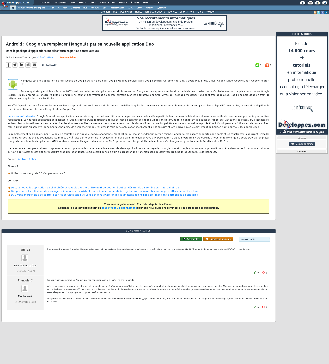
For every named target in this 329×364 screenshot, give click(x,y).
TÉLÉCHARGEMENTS (155, 12)
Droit (146, 2)
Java (85, 8)
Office (139, 8)
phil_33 (25, 249)
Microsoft (75, 8)
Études (134, 2)
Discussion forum (303, 144)
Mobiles (149, 8)
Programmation (117, 8)
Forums (46, 2)
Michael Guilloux (44, 57)
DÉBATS (184, 12)
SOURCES (172, 12)
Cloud (51, 8)
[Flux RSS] (315, 12)
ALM (65, 8)
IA (58, 8)
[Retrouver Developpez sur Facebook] (322, 12)
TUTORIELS (104, 12)
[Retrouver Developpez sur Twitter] (318, 12)
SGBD (130, 8)
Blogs (82, 2)
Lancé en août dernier (21, 116)
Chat (92, 2)
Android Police (27, 159)
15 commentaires (67, 57)
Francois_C (25, 280)
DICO (200, 12)
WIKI (192, 12)
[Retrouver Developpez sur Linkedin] (326, 12)
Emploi (122, 2)
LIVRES (138, 12)
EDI (104, 8)
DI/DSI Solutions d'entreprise (31, 8)
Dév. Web (95, 8)
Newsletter (107, 2)
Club (156, 2)
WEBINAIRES (126, 12)
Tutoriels (60, 2)
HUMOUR (210, 12)
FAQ (72, 2)
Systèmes (161, 8)
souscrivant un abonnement (119, 208)
